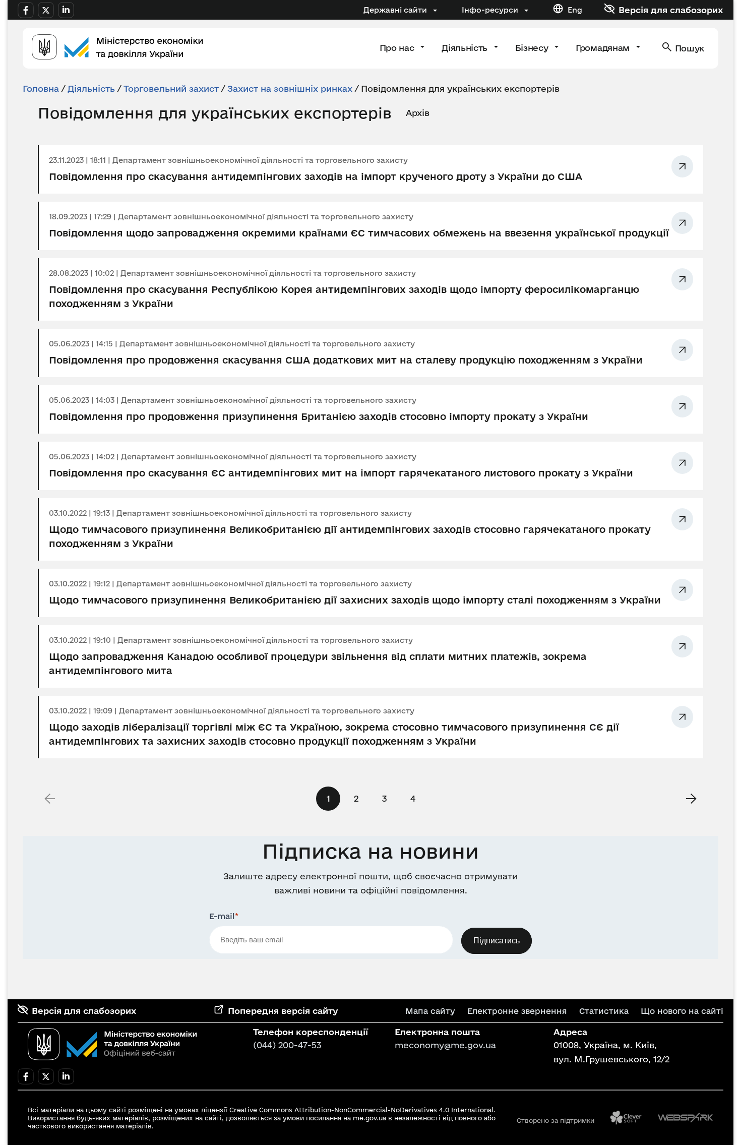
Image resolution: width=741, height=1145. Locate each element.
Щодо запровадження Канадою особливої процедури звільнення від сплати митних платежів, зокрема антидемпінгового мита (318, 663)
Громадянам (604, 47)
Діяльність (465, 47)
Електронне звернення (517, 1010)
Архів (417, 112)
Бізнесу (532, 47)
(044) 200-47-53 (287, 1045)
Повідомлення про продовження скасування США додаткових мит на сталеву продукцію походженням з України (346, 360)
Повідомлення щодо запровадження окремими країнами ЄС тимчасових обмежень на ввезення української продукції (359, 232)
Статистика (604, 1010)
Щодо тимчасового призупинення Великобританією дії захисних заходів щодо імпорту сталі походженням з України (355, 600)
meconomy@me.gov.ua (445, 1045)
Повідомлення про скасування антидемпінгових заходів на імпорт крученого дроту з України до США (315, 176)
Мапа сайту (430, 1010)
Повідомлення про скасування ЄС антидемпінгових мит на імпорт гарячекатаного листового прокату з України (341, 472)
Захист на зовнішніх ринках (289, 88)
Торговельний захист (171, 88)
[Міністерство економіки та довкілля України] (112, 1044)
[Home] (117, 48)
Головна (41, 88)
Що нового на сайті (682, 1010)
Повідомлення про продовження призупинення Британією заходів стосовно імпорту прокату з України (318, 416)
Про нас (398, 47)
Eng (575, 10)
